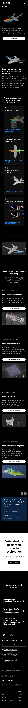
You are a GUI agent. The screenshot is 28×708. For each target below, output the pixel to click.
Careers (20, 694)
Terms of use (16, 685)
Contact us (20, 700)
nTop (3, 691)
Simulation (4, 697)
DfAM (19, 691)
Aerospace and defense (7, 700)
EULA (11, 685)
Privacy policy (5, 685)
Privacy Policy (9, 653)
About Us (20, 697)
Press (21, 685)
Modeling (4, 694)
